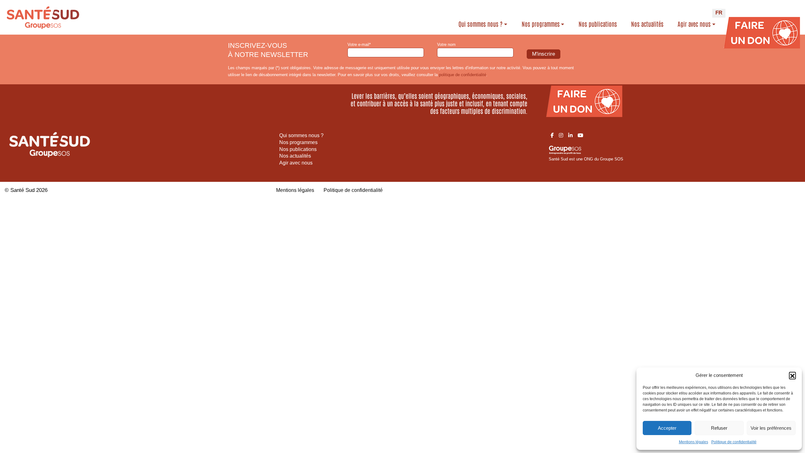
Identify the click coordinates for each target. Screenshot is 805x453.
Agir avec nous (694, 24)
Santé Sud (22, 190)
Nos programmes (541, 24)
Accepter (667, 428)
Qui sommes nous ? (480, 24)
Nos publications (598, 24)
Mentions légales (693, 442)
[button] (792, 375)
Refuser (719, 428)
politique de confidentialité (462, 74)
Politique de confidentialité (734, 442)
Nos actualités (647, 24)
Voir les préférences (771, 428)
